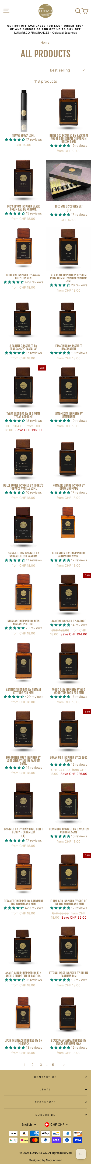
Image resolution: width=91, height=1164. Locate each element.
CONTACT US (45, 1077)
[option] (45, 29)
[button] (15, 139)
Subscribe (45, 1114)
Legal (45, 1089)
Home (45, 42)
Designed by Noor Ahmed (45, 1160)
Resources (45, 1102)
